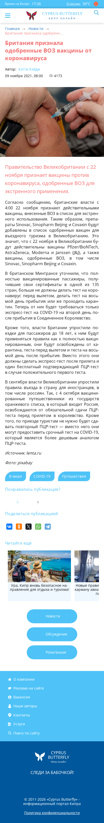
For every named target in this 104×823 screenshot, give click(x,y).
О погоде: (74, 4)
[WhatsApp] (38, 526)
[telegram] (58, 783)
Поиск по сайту (26, 733)
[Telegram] (47, 526)
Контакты (21, 715)
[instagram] (35, 783)
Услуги (19, 723)
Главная (12, 28)
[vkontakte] (70, 783)
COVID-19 (42, 476)
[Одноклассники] (19, 526)
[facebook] (23, 783)
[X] (28, 526)
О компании (24, 679)
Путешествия (74, 476)
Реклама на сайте (28, 688)
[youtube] (81, 783)
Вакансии (21, 697)
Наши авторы (25, 706)
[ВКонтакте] (9, 526)
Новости (36, 28)
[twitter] (47, 783)
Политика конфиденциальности (52, 813)
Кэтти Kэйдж (28, 69)
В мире (15, 476)
